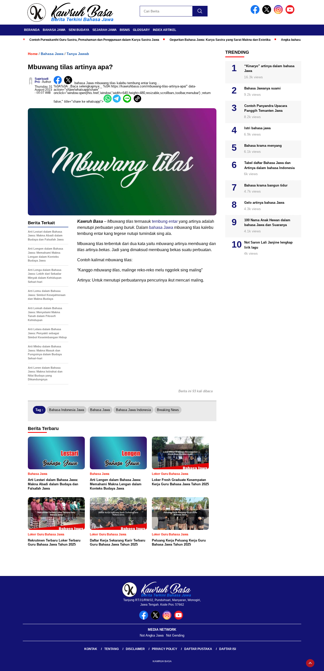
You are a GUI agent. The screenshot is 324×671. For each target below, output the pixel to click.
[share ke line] (128, 101)
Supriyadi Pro (41, 80)
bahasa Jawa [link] (84, 83)
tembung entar (165, 221)
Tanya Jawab (78, 54)
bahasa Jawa (161, 227)
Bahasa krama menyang (263, 145)
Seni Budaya (79, 30)
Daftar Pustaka (198, 649)
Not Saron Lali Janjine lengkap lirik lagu (268, 245)
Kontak (90, 649)
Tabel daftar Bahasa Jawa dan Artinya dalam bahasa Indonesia (269, 165)
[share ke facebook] (59, 83)
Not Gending (175, 635)
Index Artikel (164, 30)
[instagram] (279, 13)
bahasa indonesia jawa (66, 410)
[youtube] (291, 13)
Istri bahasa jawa (257, 128)
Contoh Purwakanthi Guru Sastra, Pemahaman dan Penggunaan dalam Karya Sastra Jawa (94, 40)
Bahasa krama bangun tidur (266, 185)
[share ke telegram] (118, 101)
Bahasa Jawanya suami (262, 88)
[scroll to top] (310, 663)
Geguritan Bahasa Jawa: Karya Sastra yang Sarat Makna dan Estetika (220, 40)
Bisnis (125, 30)
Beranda (32, 30)
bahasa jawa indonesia (133, 410)
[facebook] (256, 13)
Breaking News (168, 410)
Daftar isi (227, 649)
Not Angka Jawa (152, 635)
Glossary (141, 30)
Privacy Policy (164, 649)
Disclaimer (135, 649)
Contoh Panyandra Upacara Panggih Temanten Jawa (265, 108)
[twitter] (267, 13)
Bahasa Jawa (54, 30)
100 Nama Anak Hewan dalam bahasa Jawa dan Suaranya (267, 222)
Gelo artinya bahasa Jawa (264, 203)
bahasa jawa (100, 410)
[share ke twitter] (69, 83)
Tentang (111, 649)
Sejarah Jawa (104, 30)
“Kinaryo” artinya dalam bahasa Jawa (269, 68)
